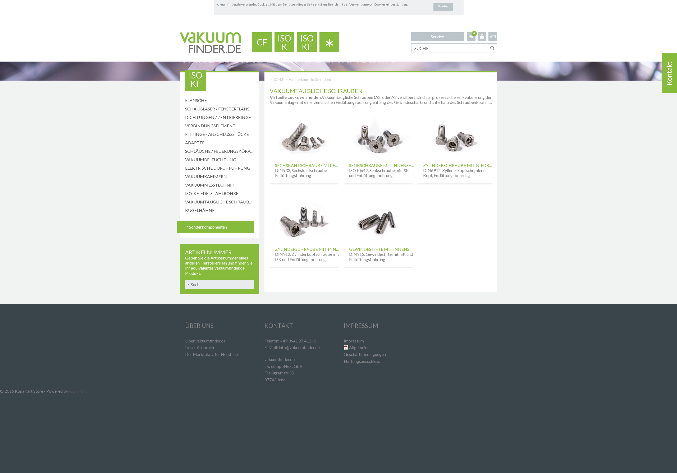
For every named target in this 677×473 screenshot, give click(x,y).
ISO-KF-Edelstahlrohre (211, 193)
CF (262, 42)
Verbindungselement (210, 125)
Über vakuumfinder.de (205, 340)
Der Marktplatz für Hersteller (212, 354)
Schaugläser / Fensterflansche (221, 108)
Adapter (195, 142)
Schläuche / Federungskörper (220, 151)
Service (437, 36)
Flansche (196, 100)
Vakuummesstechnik (209, 184)
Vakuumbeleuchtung (210, 159)
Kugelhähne (199, 210)
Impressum (354, 340)
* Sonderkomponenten (206, 226)
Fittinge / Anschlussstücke (217, 134)
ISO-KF (278, 79)
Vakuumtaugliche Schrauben (220, 201)
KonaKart (78, 390)
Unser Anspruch (199, 347)
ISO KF (307, 42)
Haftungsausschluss (362, 361)
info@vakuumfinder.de (299, 347)
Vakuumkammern (206, 176)
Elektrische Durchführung (217, 167)
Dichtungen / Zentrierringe (218, 117)
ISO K (284, 42)
